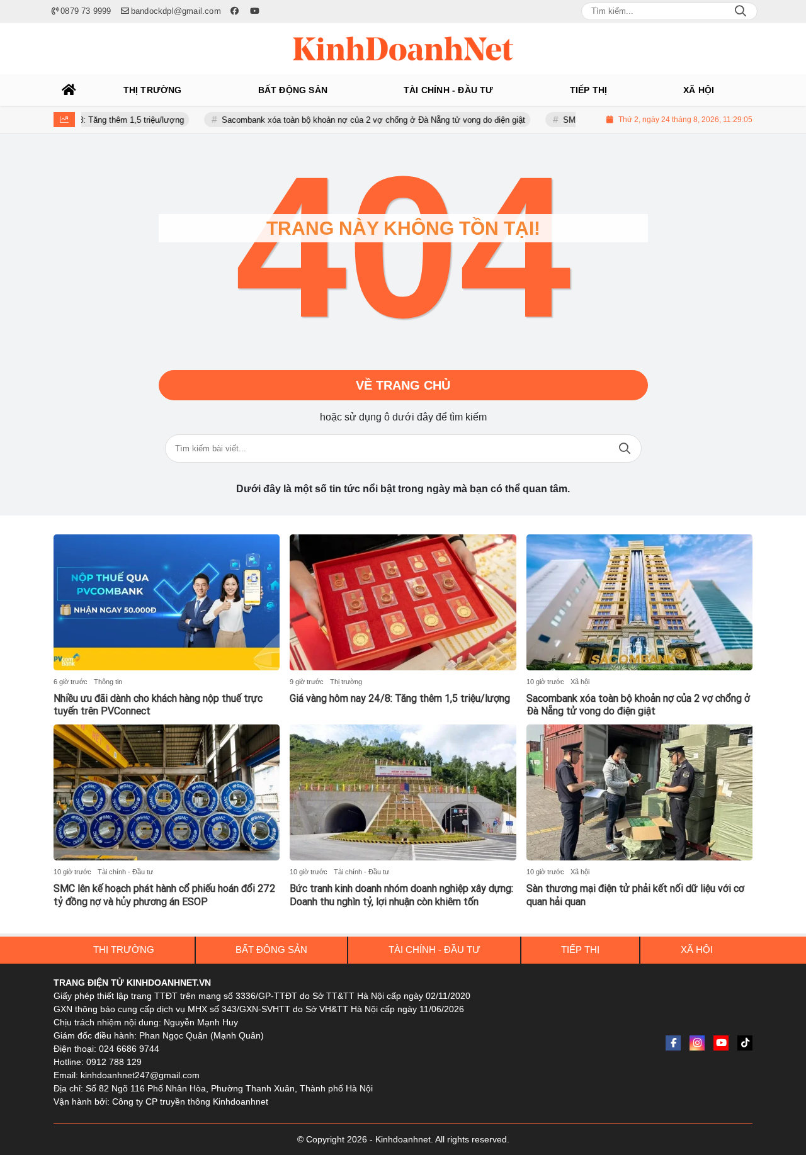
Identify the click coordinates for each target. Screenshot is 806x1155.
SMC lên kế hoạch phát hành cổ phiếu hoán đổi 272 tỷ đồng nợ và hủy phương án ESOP (164, 895)
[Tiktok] (744, 1043)
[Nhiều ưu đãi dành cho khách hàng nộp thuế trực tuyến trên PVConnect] (167, 602)
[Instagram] (697, 1043)
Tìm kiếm (624, 448)
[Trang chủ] (69, 90)
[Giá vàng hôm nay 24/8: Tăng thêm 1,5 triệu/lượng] (403, 602)
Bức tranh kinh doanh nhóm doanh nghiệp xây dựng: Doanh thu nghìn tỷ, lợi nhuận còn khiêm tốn (401, 895)
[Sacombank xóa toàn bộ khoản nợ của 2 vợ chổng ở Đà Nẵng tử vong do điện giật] (639, 602)
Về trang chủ (403, 385)
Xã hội (579, 681)
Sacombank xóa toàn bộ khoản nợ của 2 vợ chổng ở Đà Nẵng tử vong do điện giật (341, 120)
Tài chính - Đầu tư (125, 872)
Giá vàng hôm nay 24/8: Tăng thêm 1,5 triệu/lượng (400, 698)
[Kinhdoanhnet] (403, 48)
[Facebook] (673, 1043)
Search (740, 11)
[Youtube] (721, 1043)
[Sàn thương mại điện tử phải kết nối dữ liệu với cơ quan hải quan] (639, 792)
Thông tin (108, 681)
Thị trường (346, 681)
